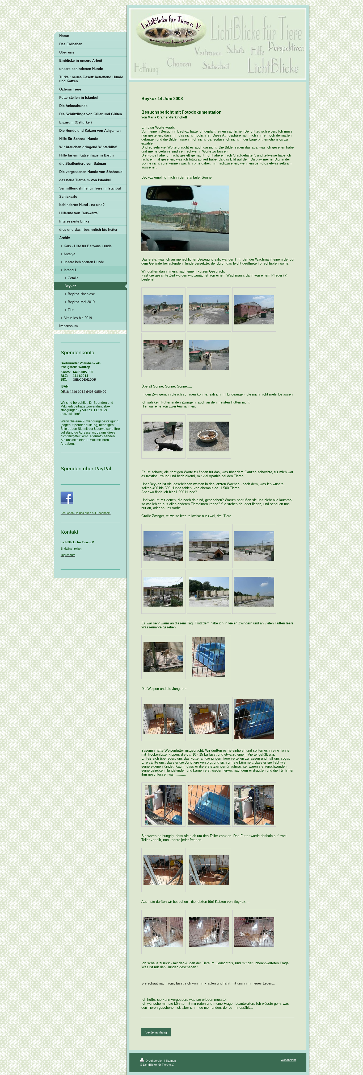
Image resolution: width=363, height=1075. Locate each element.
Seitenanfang (156, 1032)
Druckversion (154, 1060)
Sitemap (171, 1060)
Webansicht (288, 1059)
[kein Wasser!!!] (209, 805)
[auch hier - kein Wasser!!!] (254, 719)
